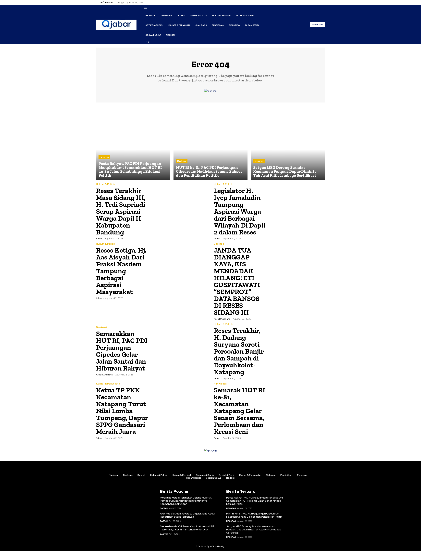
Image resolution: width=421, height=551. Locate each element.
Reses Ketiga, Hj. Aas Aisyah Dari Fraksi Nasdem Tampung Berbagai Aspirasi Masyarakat (121, 271)
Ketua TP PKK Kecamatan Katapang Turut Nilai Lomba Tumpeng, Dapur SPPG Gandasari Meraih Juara (122, 411)
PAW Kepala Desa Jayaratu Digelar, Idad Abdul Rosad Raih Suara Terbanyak (187, 515)
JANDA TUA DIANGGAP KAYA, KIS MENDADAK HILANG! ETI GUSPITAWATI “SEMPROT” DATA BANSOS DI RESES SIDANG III (237, 281)
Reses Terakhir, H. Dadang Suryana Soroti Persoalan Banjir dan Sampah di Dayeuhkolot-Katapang (239, 351)
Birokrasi (104, 157)
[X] (319, 2)
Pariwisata (220, 384)
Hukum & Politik (105, 184)
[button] (147, 41)
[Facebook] (311, 2)
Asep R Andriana (222, 319)
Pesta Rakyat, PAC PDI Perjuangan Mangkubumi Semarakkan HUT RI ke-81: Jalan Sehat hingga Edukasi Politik (254, 501)
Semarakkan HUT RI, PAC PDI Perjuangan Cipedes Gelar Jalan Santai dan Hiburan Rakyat (122, 350)
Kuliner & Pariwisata (108, 384)
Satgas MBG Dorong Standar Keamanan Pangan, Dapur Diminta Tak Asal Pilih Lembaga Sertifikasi (253, 529)
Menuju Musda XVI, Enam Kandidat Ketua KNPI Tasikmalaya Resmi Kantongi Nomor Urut (187, 528)
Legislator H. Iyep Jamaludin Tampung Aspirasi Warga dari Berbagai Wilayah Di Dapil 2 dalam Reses (239, 211)
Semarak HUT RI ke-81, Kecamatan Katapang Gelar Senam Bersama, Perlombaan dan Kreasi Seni (239, 411)
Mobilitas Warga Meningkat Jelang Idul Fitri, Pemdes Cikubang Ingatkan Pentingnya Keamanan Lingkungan (186, 501)
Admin (99, 238)
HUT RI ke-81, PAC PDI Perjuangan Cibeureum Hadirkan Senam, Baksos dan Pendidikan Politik (254, 515)
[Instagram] (315, 2)
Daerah (164, 508)
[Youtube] (323, 2)
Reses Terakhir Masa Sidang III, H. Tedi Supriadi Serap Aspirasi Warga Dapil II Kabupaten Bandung (120, 211)
